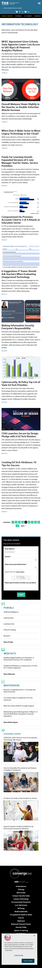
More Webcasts (9, 674)
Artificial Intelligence (11, 612)
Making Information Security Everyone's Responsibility (18, 327)
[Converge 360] (21, 874)
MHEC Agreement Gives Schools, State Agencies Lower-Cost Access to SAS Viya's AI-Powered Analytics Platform (21, 46)
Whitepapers (12, 685)
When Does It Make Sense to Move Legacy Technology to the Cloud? (21, 132)
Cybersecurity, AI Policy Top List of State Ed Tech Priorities (21, 383)
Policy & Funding (10, 630)
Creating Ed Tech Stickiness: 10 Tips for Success (19, 463)
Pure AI (21, 918)
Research (37, 16)
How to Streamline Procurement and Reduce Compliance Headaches (20, 769)
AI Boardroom (21, 886)
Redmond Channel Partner (21, 924)
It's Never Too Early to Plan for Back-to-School (20, 798)
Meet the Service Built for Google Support (19, 706)
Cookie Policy (8, 950)
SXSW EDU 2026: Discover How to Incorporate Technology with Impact (20, 739)
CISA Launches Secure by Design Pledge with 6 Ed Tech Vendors (20, 435)
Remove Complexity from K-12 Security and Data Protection (19, 691)
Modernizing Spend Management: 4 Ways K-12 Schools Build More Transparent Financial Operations (21, 714)
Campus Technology (21, 899)
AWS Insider (21, 892)
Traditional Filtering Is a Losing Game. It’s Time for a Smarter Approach (20, 667)
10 (17, 526)
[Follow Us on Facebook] (20, 12)
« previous (6, 522)
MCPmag (21, 908)
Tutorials (18, 16)
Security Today (21, 927)
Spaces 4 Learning (21, 930)
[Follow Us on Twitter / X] (22, 12)
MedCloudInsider (21, 911)
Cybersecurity (8, 618)
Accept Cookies (28, 961)
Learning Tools (9, 624)
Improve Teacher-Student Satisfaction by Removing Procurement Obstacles (18, 827)
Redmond (21, 921)
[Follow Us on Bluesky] (17, 12)
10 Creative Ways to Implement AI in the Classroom (18, 699)
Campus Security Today (21, 896)
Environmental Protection (21, 902)
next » (23, 526)
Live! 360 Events (21, 905)
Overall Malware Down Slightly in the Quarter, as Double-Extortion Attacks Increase (20, 107)
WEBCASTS (10, 653)
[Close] (34, 935)
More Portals (8, 642)
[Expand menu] (39, 3)
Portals (9, 607)
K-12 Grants (28, 16)
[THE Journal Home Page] (10, 3)
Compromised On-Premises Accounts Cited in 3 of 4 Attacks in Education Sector (21, 219)
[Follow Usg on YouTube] (26, 12)
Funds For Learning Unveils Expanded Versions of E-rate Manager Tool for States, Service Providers (20, 161)
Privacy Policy (20, 572)
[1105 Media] (21, 882)
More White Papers (11, 722)
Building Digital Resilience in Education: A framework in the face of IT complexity (19, 658)
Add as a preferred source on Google (13, 8)
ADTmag (21, 889)
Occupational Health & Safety (21, 914)
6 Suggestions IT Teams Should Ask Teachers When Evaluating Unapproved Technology (19, 274)
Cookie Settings (18, 955)
